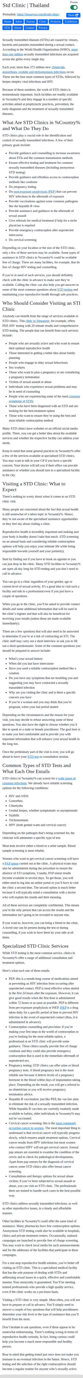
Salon (19, 21)
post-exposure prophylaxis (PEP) (35, 191)
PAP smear (12, 863)
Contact (30, 27)
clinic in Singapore (37, 321)
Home (7, 21)
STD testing (65, 289)
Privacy (43, 27)
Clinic (42, 21)
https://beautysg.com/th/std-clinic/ (38, 14)
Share (71, 15)
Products (55, 21)
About (17, 27)
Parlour (30, 21)
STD (7, 27)
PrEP (63, 1007)
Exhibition (71, 21)
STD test (33, 756)
